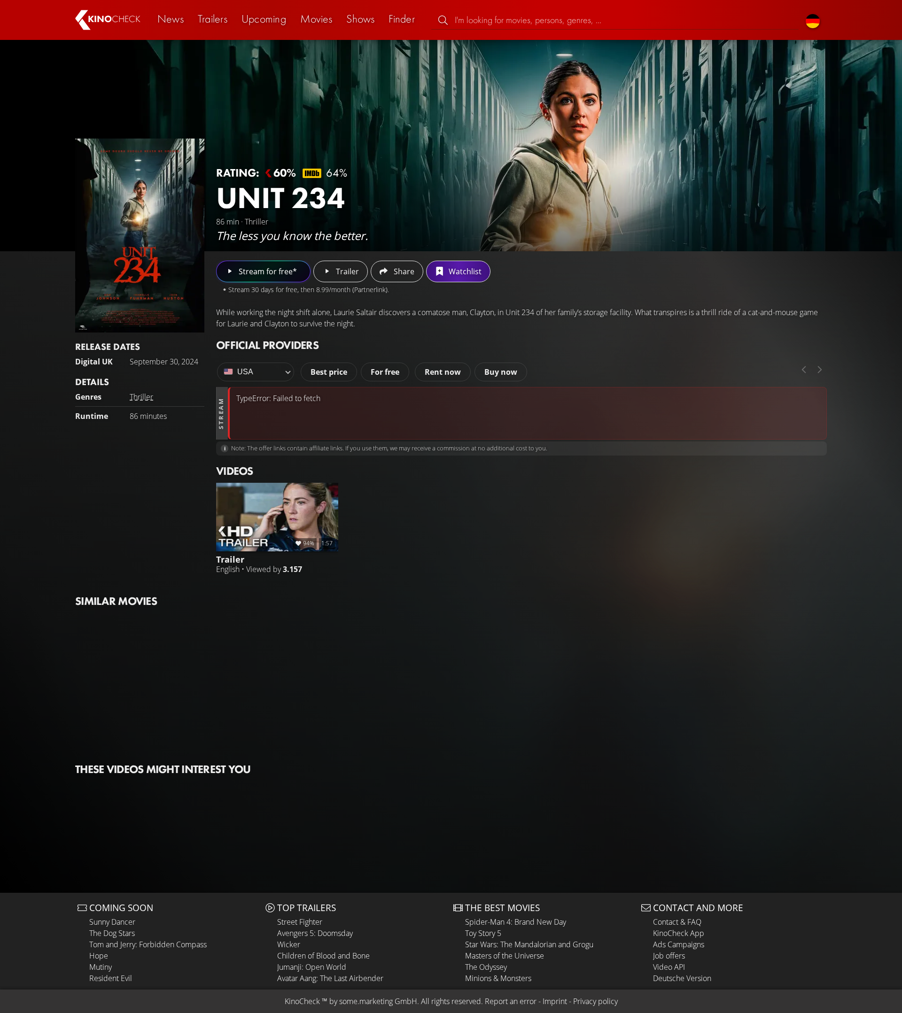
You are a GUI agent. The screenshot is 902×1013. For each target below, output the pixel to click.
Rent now (443, 372)
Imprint (555, 1001)
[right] (820, 370)
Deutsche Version (682, 978)
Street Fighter (299, 922)
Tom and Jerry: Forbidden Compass (148, 944)
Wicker (288, 944)
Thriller (141, 397)
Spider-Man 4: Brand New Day (515, 922)
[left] (804, 370)
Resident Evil (110, 978)
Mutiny (100, 967)
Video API (669, 967)
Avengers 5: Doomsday (315, 933)
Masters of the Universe (504, 955)
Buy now (500, 372)
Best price (329, 372)
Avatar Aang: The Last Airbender (330, 978)
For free (385, 372)
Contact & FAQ (677, 922)
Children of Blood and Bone (323, 955)
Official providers (267, 345)
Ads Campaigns (678, 944)
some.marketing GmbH (378, 1001)
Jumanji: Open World (311, 967)
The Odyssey (486, 967)
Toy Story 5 (483, 933)
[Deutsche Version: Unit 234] (813, 20)
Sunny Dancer (112, 922)
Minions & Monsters (498, 978)
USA (245, 372)
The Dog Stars (112, 933)
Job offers (669, 955)
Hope (98, 955)
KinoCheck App (678, 933)
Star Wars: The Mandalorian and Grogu (529, 944)
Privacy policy (595, 1001)
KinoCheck (302, 1001)
